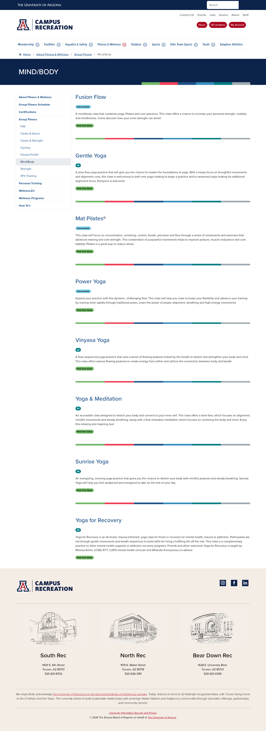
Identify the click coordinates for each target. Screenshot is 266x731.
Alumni (223, 15)
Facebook (234, 583)
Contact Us (187, 15)
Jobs (213, 15)
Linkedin (245, 583)
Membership (26, 45)
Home (27, 54)
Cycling (25, 148)
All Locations (218, 24)
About (235, 15)
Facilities (49, 45)
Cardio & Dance (30, 133)
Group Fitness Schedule (34, 104)
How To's (25, 205)
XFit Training (28, 176)
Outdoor (136, 45)
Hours (202, 24)
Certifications (27, 112)
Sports (156, 45)
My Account (237, 24)
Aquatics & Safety (76, 45)
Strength (25, 169)
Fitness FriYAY (29, 155)
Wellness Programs (31, 198)
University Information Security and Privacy (133, 713)
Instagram (223, 583)
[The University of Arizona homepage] (40, 5)
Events (202, 15)
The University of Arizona (162, 717)
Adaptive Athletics (231, 45)
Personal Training (30, 183)
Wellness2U (27, 191)
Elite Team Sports (181, 45)
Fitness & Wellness (109, 45)
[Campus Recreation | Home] (53, 25)
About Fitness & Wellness (52, 54)
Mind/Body (27, 162)
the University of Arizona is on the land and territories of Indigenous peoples (100, 694)
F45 (22, 126)
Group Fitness (83, 54)
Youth (206, 45)
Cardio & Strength (31, 140)
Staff (245, 15)
